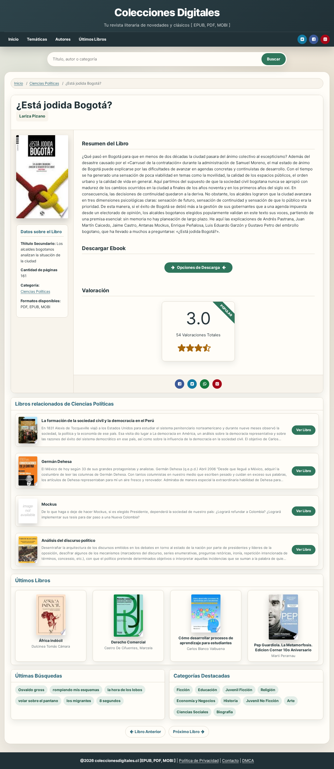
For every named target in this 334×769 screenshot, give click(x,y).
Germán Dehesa (56, 461)
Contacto (230, 760)
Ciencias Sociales (192, 712)
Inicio (13, 39)
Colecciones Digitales (167, 12)
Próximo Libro (186, 731)
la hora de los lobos (125, 689)
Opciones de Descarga (198, 267)
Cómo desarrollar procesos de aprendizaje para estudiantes (205, 640)
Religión (268, 689)
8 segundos (110, 700)
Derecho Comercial (128, 642)
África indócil (51, 640)
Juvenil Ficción (238, 689)
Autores (62, 39)
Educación (207, 689)
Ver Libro (303, 430)
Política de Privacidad (199, 760)
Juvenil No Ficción (262, 700)
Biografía (225, 712)
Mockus (49, 504)
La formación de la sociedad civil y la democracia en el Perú (97, 420)
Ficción (183, 689)
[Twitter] (302, 39)
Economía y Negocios (196, 700)
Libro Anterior (148, 731)
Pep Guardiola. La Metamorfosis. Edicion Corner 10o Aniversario (283, 647)
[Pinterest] (325, 39)
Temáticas (37, 39)
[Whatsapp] (204, 384)
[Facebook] (313, 39)
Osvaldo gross (31, 689)
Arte (291, 700)
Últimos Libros (92, 39)
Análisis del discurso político (68, 540)
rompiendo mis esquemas (76, 689)
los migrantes (79, 700)
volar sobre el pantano (38, 700)
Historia (231, 700)
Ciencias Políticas (44, 83)
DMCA (248, 760)
